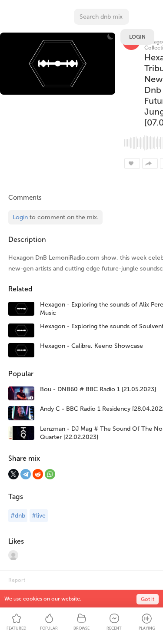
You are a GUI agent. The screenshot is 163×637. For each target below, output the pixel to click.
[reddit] (38, 474)
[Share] (150, 163)
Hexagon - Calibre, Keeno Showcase (91, 346)
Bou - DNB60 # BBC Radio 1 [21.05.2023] (98, 389)
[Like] (132, 163)
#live (39, 515)
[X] (13, 474)
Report (16, 580)
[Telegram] (25, 474)
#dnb (17, 515)
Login (137, 37)
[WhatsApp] (50, 474)
